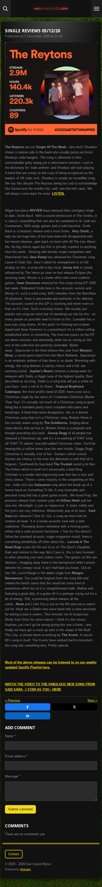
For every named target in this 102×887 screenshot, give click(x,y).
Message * (12, 776)
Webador (25, 869)
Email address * (16, 756)
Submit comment (20, 809)
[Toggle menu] (96, 8)
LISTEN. (58, 193)
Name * (10, 736)
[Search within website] (5, 8)
